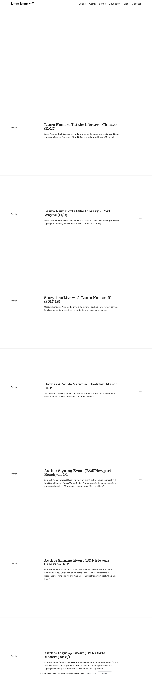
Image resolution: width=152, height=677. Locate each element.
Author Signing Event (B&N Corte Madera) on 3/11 (74, 655)
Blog (126, 3)
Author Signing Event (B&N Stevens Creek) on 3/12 (76, 562)
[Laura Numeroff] (22, 3)
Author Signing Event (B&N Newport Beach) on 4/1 (77, 472)
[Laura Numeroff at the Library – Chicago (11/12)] (140, 132)
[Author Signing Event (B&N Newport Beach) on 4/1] (140, 480)
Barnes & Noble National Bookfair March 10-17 (81, 386)
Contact (136, 3)
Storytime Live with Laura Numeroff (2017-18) (77, 299)
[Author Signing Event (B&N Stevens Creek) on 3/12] (140, 571)
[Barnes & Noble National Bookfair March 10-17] (140, 391)
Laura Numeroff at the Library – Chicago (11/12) (80, 126)
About (92, 3)
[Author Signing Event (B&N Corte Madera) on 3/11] (140, 662)
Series (102, 3)
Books (82, 3)
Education (114, 3)
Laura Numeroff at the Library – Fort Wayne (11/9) (77, 213)
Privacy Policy (90, 673)
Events (13, 127)
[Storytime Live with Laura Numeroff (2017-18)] (140, 305)
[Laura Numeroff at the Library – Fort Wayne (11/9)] (140, 218)
